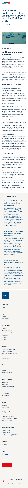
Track (7, 481)
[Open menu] (23, 3)
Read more (13, 225)
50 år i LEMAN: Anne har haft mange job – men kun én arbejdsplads (13, 233)
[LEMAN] (6, 3)
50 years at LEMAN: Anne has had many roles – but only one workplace (14, 203)
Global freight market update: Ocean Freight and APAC (13, 262)
